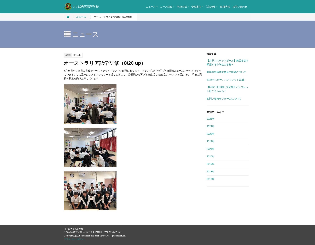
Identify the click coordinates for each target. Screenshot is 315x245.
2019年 (210, 164)
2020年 (210, 156)
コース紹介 (166, 6)
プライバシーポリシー (74, 239)
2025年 (210, 118)
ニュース (151, 6)
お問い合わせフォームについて (224, 98)
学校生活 (182, 6)
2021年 (210, 148)
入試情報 (211, 6)
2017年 (210, 179)
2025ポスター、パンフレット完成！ (226, 79)
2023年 (210, 133)
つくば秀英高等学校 (85, 6)
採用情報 (225, 6)
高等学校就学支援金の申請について (226, 72)
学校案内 (196, 6)
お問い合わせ (239, 6)
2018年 (210, 171)
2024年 (210, 126)
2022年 (210, 141)
